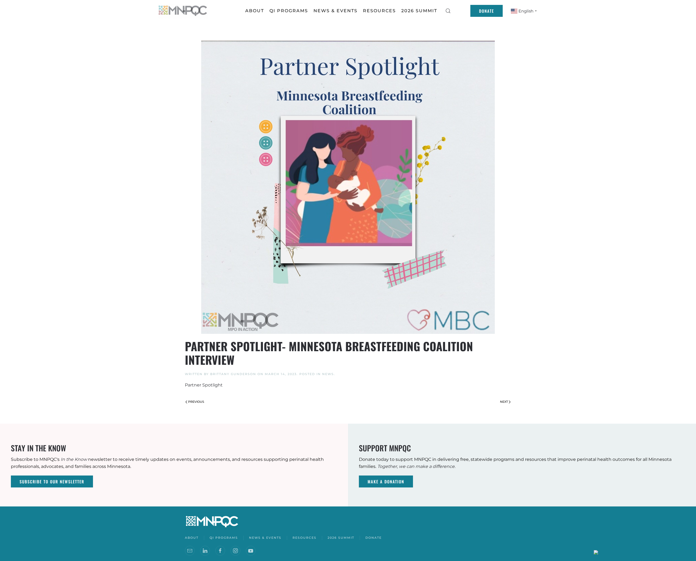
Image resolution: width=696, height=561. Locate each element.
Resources (304, 538)
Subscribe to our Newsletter (52, 481)
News (328, 374)
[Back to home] (183, 11)
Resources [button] (379, 10)
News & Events (265, 538)
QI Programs (288, 10)
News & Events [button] (335, 10)
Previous (196, 402)
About (254, 10)
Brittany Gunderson (233, 374)
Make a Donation (386, 481)
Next (504, 402)
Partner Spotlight (204, 385)
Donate (486, 11)
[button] (448, 11)
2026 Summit (419, 10)
